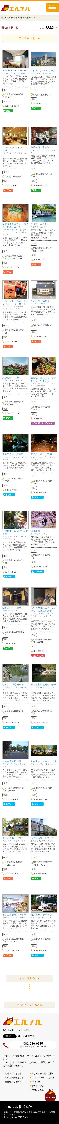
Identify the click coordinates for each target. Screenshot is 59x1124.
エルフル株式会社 (18, 1107)
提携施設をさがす (16, 18)
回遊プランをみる (13, 1073)
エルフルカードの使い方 (43, 1077)
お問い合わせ (38, 1090)
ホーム (3, 18)
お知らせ (36, 1081)
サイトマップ (38, 1086)
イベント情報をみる (14, 1077)
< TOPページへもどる (29, 1004)
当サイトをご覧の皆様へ (43, 1073)
